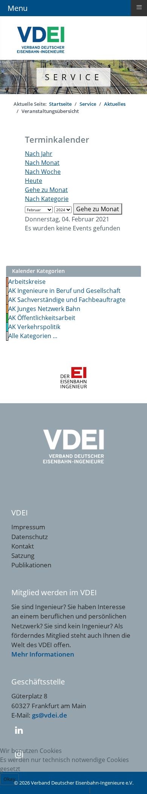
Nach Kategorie (47, 199)
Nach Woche (43, 172)
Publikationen (31, 565)
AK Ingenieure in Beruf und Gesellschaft (64, 291)
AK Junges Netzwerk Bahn (44, 309)
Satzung (22, 555)
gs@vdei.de (49, 715)
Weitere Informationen (54, 789)
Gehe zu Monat (46, 190)
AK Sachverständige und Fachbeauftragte (67, 300)
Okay (9, 779)
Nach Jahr (38, 153)
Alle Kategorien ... (32, 336)
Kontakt (22, 546)
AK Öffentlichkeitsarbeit (41, 318)
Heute (33, 181)
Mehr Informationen (42, 654)
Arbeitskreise (27, 281)
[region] (73, 77)
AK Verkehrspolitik (34, 327)
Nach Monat (42, 162)
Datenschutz (29, 536)
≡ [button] (139, 7)
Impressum (28, 527)
